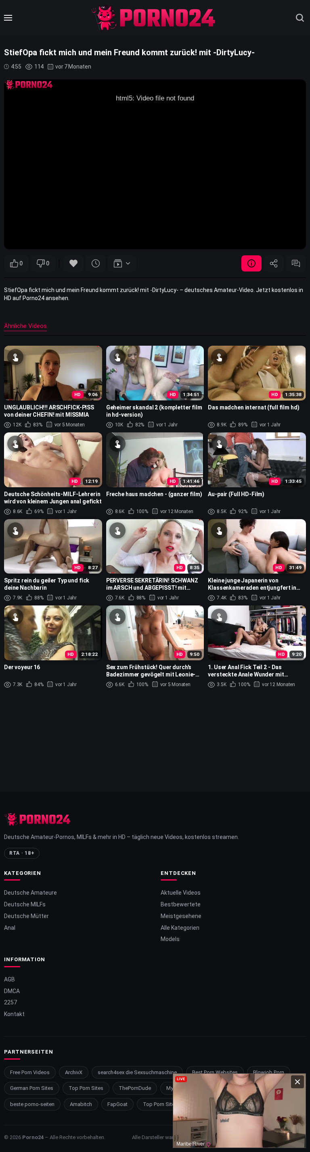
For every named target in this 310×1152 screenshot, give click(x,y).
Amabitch (81, 1104)
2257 (10, 1002)
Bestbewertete (181, 904)
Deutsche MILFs (25, 904)
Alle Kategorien (180, 928)
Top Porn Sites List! (166, 1104)
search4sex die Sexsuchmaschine (137, 1072)
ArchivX (73, 1072)
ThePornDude (135, 1088)
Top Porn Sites (86, 1088)
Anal (9, 928)
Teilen (274, 263)
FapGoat (117, 1104)
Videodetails (251, 263)
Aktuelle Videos (181, 892)
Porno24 (33, 1137)
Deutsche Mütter (26, 916)
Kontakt (14, 1014)
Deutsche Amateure (30, 892)
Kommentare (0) (296, 263)
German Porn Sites (31, 1088)
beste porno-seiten (32, 1104)
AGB (9, 979)
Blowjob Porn (268, 1072)
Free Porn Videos (30, 1072)
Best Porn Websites (215, 1072)
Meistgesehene (181, 916)
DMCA (12, 991)
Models (170, 939)
